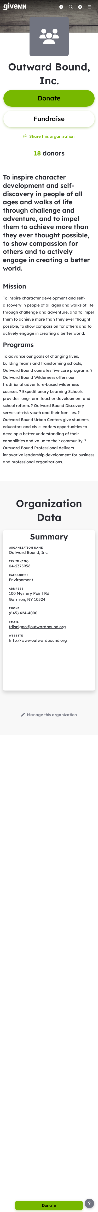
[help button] (89, 1203)
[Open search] (70, 6)
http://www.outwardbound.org (38, 640)
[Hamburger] (89, 6)
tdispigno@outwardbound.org (37, 626)
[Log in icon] (80, 6)
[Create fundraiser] (61, 6)
